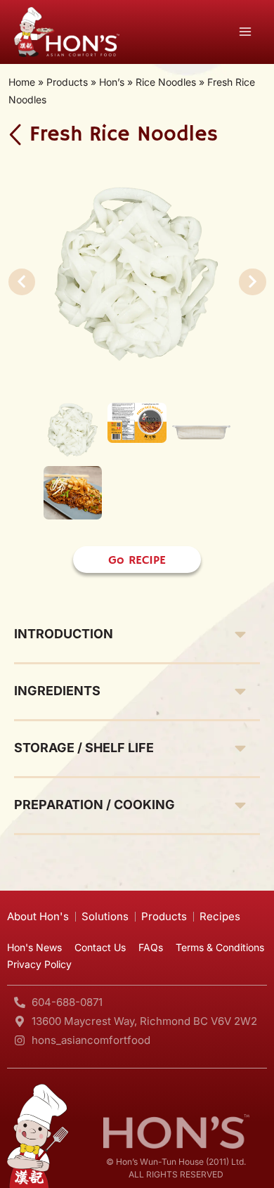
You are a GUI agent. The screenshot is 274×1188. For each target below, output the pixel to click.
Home (21, 82)
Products (67, 82)
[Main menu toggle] (245, 32)
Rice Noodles (166, 82)
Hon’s (111, 82)
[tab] (137, 632)
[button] (21, 282)
